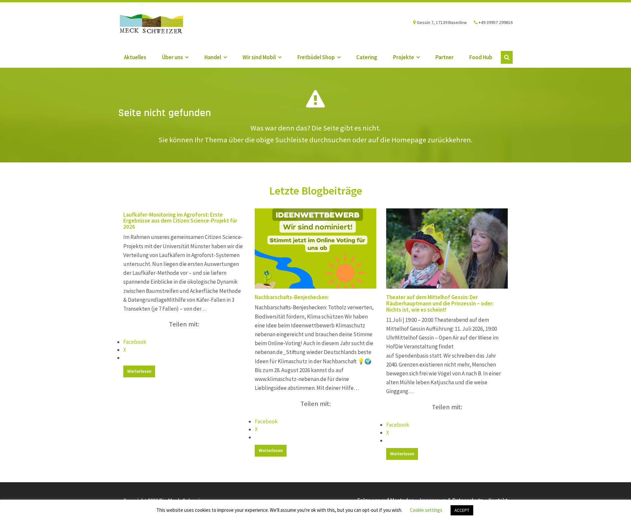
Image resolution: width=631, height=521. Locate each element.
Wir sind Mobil (259, 57)
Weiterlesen (139, 371)
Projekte (403, 57)
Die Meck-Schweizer (157, 24)
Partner (444, 57)
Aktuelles (135, 57)
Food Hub (480, 57)
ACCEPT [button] (462, 510)
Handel (212, 57)
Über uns (172, 57)
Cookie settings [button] (426, 510)
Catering (366, 57)
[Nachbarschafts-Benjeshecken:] (315, 248)
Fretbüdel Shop (316, 57)
